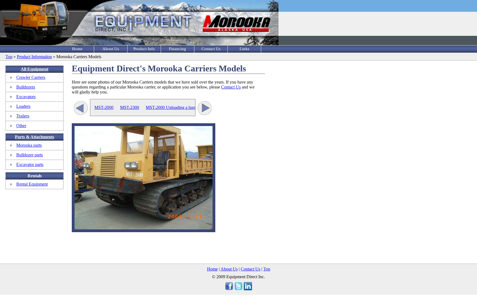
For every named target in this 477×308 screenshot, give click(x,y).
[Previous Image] (81, 108)
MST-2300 (129, 107)
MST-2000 (103, 107)
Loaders (23, 106)
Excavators (26, 96)
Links (244, 49)
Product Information (34, 56)
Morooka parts (29, 145)
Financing (177, 49)
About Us (110, 49)
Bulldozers (25, 87)
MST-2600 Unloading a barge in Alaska (181, 107)
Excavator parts (29, 164)
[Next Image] (204, 108)
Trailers (22, 116)
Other (21, 125)
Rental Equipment (32, 184)
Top (9, 56)
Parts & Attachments (34, 137)
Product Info (144, 49)
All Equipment (34, 69)
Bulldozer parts (29, 154)
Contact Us (211, 49)
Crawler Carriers (30, 77)
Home (77, 49)
